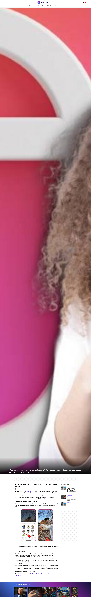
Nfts (30, 5)
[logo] (43, 2)
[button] (45, 6)
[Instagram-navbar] (88, 2)
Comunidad (57, 5)
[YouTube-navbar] (86, 2)
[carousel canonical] (20, 592)
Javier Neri (20, 488)
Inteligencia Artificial (45, 5)
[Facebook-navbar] (81, 2)
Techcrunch (47, 498)
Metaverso (39, 5)
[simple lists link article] (63, 490)
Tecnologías (52, 5)
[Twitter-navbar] (84, 2)
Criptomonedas (34, 5)
